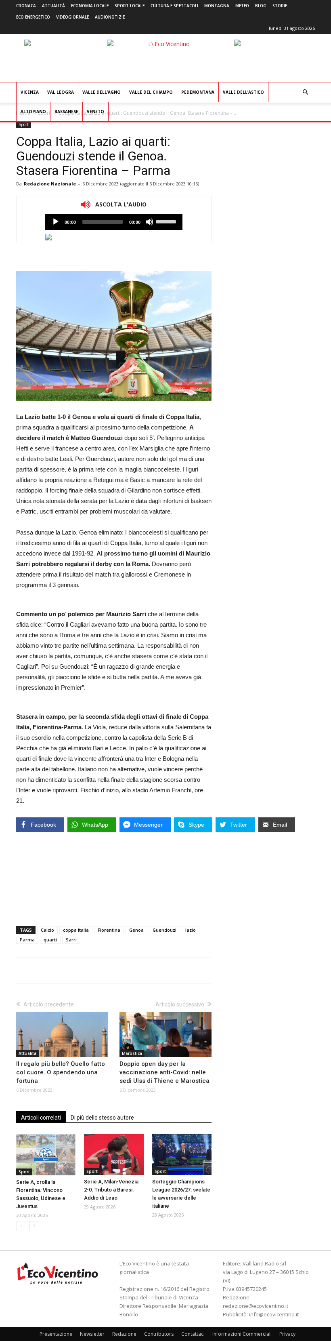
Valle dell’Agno (101, 92)
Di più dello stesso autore (102, 1117)
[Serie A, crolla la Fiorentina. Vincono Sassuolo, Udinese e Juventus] (45, 1154)
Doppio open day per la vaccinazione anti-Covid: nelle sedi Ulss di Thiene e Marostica (164, 1072)
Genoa (136, 930)
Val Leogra (60, 92)
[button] (305, 92)
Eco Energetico (33, 17)
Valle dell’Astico (243, 92)
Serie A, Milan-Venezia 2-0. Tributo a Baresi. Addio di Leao (111, 1190)
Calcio (47, 930)
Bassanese (66, 111)
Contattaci (193, 1333)
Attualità (53, 5)
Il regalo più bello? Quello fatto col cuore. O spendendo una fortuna (60, 1072)
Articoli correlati (41, 1117)
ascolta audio (56, 222)
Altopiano (33, 111)
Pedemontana (197, 92)
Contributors (159, 1333)
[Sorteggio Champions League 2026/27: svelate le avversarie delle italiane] (182, 1154)
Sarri (71, 940)
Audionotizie (110, 17)
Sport (24, 124)
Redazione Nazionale (50, 184)
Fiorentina (109, 930)
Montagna (216, 5)
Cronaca (26, 5)
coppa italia (76, 930)
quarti (50, 940)
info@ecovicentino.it (274, 1314)
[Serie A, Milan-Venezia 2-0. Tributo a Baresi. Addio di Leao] (113, 1154)
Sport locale (130, 5)
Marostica (132, 1053)
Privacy (287, 1333)
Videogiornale (72, 17)
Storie (279, 5)
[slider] (167, 221)
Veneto (95, 111)
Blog (260, 5)
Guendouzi (164, 930)
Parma (27, 940)
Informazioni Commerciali (242, 1333)
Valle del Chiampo (151, 92)
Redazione (124, 1333)
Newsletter (92, 1333)
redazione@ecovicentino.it (255, 1305)
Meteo (242, 5)
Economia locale (90, 5)
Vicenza (30, 92)
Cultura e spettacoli (174, 5)
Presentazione (56, 1333)
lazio (190, 930)
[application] (113, 222)
